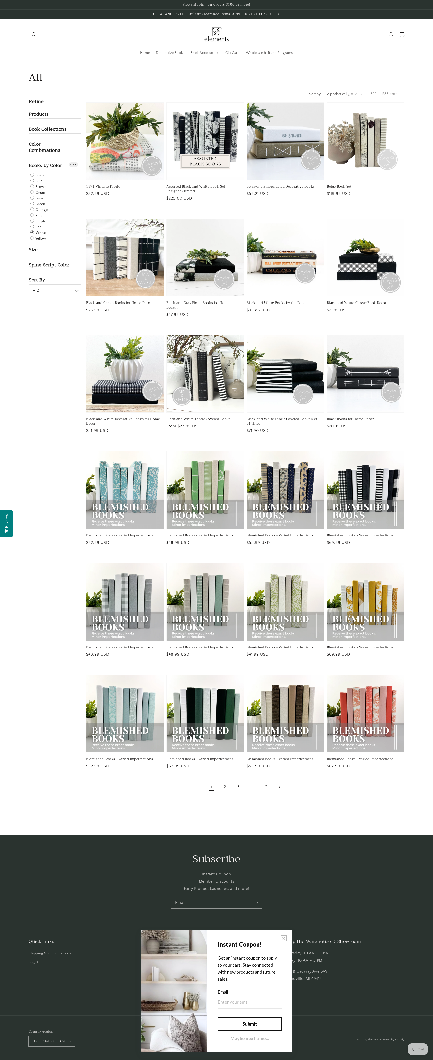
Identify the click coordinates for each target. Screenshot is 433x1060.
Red (38, 227)
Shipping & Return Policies (50, 953)
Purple (40, 221)
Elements (373, 1039)
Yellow (40, 239)
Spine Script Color (49, 265)
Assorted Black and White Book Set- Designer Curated (196, 188)
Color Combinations (44, 147)
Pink (38, 216)
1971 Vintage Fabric (103, 186)
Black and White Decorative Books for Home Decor (123, 421)
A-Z (36, 291)
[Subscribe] (256, 902)
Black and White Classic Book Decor (356, 303)
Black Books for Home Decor (350, 419)
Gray (39, 198)
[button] (34, 34)
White (40, 233)
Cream (40, 193)
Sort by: (315, 94)
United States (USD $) (49, 1041)
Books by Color (45, 165)
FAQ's (33, 962)
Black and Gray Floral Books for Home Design (198, 305)
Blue (39, 181)
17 (265, 787)
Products (39, 114)
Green (40, 204)
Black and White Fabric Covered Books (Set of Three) (282, 421)
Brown (41, 187)
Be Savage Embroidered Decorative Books (281, 186)
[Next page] (279, 787)
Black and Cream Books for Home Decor (119, 303)
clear (73, 164)
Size (33, 250)
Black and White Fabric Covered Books (198, 419)
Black (39, 175)
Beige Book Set (339, 186)
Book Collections (48, 129)
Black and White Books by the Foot (276, 303)
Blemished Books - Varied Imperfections (119, 535)
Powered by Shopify (391, 1039)
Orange (41, 210)
